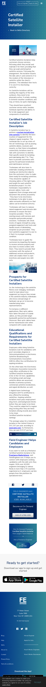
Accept (37, 682)
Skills (3, 645)
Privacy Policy (5, 659)
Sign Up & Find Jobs (23, 515)
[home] (3, 3)
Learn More (6, 685)
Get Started (23, 545)
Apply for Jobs (33, 3)
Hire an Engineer (23, 3)
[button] (41, 3)
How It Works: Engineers (32, 650)
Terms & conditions (7, 664)
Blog (2, 636)
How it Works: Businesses (32, 654)
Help (2, 640)
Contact (3, 654)
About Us (4, 650)
